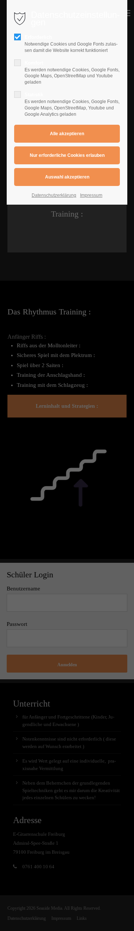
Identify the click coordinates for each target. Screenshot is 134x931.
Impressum (91, 195)
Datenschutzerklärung (54, 195)
